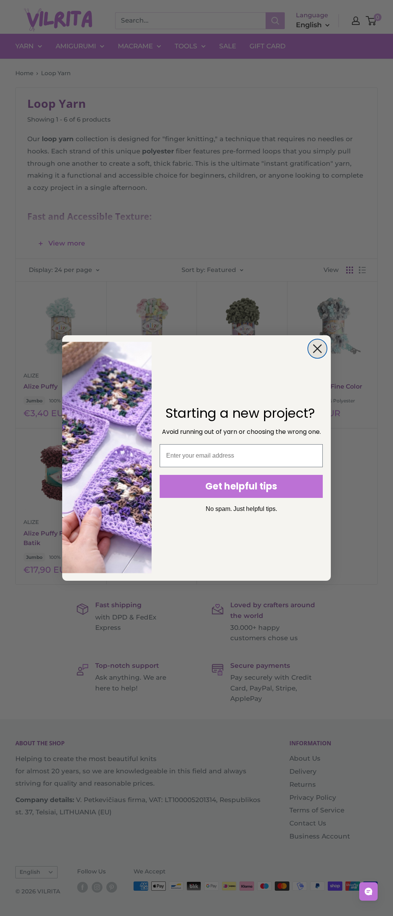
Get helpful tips (241, 486)
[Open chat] (368, 891)
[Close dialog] (317, 348)
